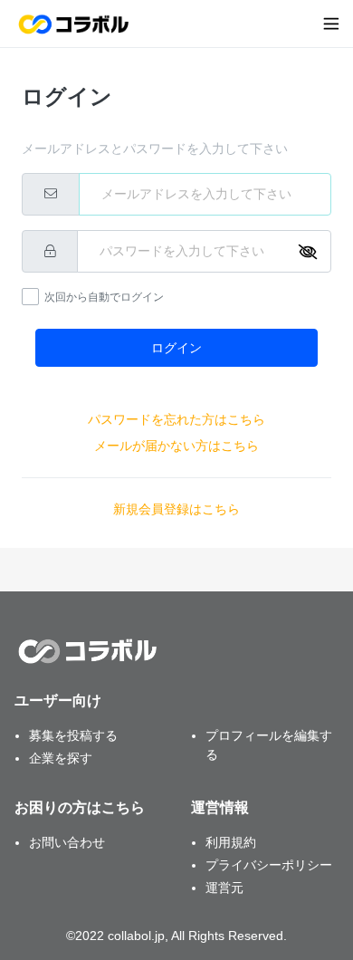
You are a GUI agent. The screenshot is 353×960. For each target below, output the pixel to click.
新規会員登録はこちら (176, 509)
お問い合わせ (67, 842)
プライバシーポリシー (268, 865)
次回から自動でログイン (104, 297)
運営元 (224, 887)
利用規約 (230, 842)
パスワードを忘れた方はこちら (176, 419)
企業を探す (60, 758)
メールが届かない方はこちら (176, 445)
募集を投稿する (73, 735)
